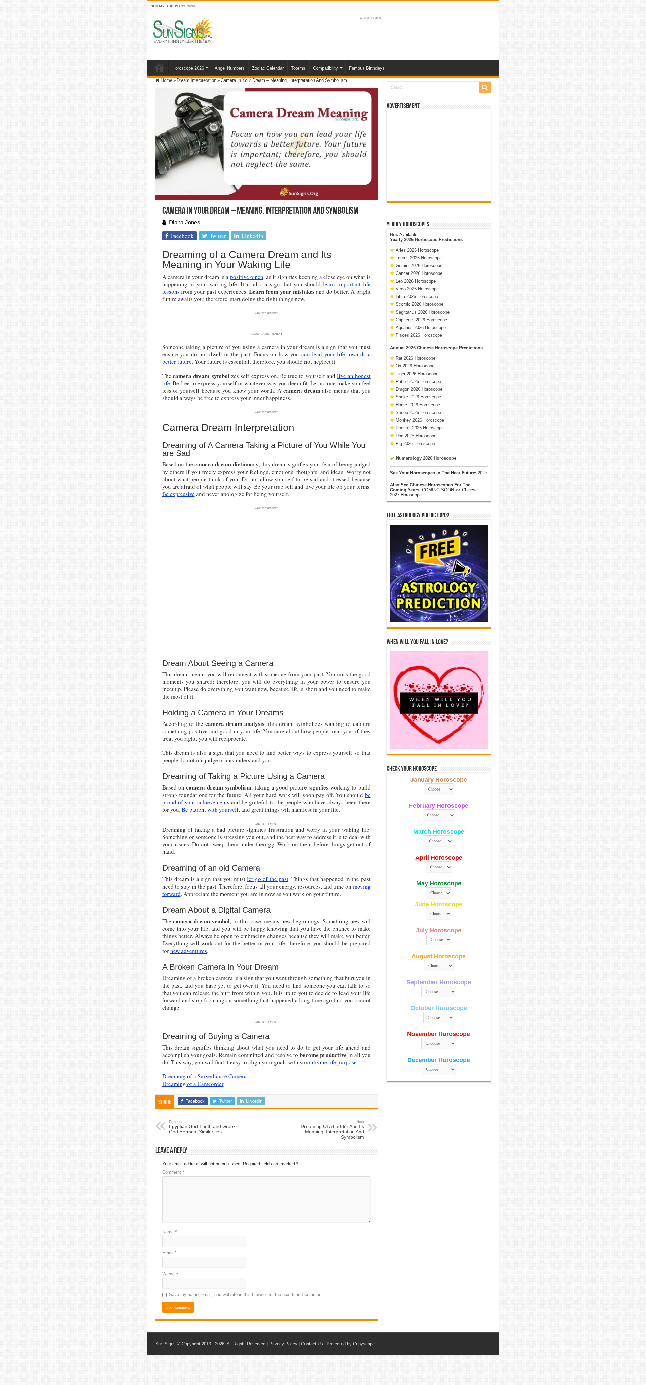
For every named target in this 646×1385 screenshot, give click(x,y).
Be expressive (178, 494)
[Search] (485, 87)
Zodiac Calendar (268, 68)
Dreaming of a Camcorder (193, 1084)
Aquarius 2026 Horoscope (421, 327)
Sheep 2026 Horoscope (418, 412)
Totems (298, 68)
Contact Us (312, 1343)
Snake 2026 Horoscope (418, 396)
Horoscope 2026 (188, 68)
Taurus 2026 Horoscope (419, 257)
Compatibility (325, 68)
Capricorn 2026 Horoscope (421, 319)
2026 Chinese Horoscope (432, 347)
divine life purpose (334, 1062)
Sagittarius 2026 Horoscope (423, 312)
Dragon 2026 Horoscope (419, 389)
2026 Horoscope (420, 239)
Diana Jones (184, 222)
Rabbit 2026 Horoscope (418, 381)
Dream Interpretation (196, 80)
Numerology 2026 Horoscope (426, 458)
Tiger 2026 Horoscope (417, 373)
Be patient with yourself (210, 809)
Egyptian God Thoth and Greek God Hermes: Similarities (202, 1127)
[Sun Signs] (182, 30)
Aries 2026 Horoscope (417, 250)
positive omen (246, 277)
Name (169, 1231)
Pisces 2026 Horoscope (419, 335)
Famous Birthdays (367, 68)
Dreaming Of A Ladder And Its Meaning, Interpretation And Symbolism (332, 1130)
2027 (482, 472)
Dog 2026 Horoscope (416, 435)
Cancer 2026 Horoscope (419, 273)
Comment (173, 1172)
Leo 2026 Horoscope (416, 281)
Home (159, 67)
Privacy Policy (283, 1343)
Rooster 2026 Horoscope (420, 427)
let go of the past (267, 879)
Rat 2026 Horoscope (415, 358)
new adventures (188, 951)
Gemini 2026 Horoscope (419, 265)
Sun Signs (165, 1343)
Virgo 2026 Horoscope (417, 288)
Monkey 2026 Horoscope (420, 420)
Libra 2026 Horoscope (417, 296)
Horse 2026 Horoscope (418, 404)
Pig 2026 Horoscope (415, 443)
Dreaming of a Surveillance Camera (204, 1076)
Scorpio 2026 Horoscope (419, 304)
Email (169, 1252)
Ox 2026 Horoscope (415, 365)
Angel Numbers (230, 68)
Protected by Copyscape (351, 1343)
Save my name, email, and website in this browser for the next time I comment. (246, 1294)
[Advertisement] (438, 156)
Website (170, 1273)
